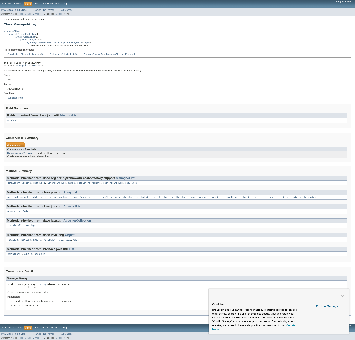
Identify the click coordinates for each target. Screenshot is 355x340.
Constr (28, 14)
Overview (6, 3)
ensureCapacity (81, 197)
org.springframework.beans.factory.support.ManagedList (54, 42)
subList (273, 197)
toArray (285, 197)
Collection (55, 54)
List (72, 54)
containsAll (14, 225)
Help (65, 3)
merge (71, 183)
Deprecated (47, 3)
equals (11, 211)
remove (192, 197)
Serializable (13, 54)
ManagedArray (15, 153)
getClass (25, 239)
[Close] (342, 296)
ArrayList (70, 192)
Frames (37, 10)
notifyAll (49, 239)
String (28, 153)
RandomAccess (92, 54)
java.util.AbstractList (25, 37)
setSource (131, 183)
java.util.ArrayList (29, 39)
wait (60, 239)
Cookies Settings (327, 306)
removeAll (215, 197)
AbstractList (69, 115)
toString (29, 225)
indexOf (103, 197)
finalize (12, 239)
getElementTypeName (19, 183)
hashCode (23, 211)
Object (87, 42)
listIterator (160, 197)
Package (17, 3)
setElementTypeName (89, 183)
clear (44, 197)
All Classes (66, 10)
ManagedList (24, 65)
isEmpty (115, 197)
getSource (39, 183)
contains (64, 197)
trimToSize (310, 197)
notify (37, 239)
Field (21, 14)
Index (57, 3)
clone (53, 197)
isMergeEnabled (57, 183)
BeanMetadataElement (112, 54)
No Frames (48, 10)
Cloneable (26, 54)
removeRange (231, 197)
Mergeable (130, 54)
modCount (12, 120)
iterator (128, 197)
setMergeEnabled (113, 183)
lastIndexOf (143, 197)
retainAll (246, 197)
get (95, 197)
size (263, 197)
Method (36, 14)
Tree (36, 3)
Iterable (36, 54)
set (256, 197)
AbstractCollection (77, 220)
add (9, 197)
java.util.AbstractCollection (22, 34)
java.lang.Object (12, 31)
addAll (24, 197)
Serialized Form (15, 98)
